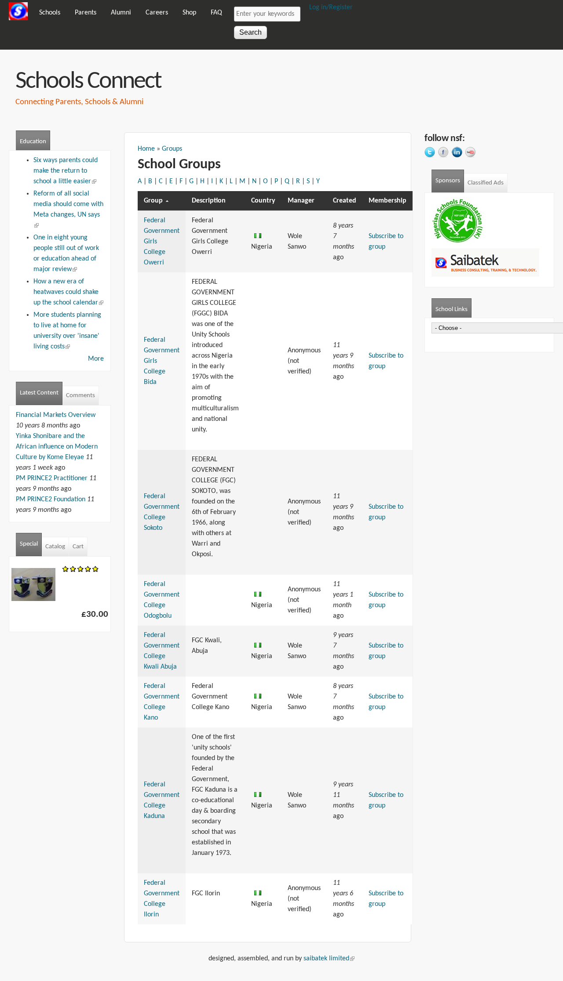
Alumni (121, 12)
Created (344, 200)
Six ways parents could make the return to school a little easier (65, 171)
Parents (85, 12)
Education (33, 141)
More (96, 358)
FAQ (216, 12)
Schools (49, 12)
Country (263, 200)
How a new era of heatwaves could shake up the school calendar (68, 292)
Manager (301, 200)
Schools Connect (88, 81)
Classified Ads (486, 183)
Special (29, 544)
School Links (453, 309)
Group (153, 200)
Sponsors (447, 180)
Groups (172, 148)
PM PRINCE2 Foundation (50, 499)
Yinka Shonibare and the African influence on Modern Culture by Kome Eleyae (57, 447)
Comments (80, 395)
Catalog (55, 546)
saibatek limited (329, 958)
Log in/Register (331, 7)
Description (209, 200)
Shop (189, 12)
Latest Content (39, 393)
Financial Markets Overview (55, 415)
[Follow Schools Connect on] (431, 153)
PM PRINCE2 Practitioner (52, 478)
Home (146, 148)
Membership (387, 200)
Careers (157, 12)
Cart (78, 546)
